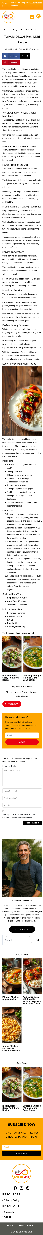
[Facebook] (2, 3)
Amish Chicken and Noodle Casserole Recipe (11, 1048)
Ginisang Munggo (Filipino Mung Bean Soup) (32, 677)
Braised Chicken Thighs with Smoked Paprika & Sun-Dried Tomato (32, 1000)
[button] (32, 17)
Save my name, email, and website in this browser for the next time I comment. (19, 815)
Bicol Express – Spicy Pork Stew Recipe (10, 677)
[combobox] (18, 940)
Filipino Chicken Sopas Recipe (10, 998)
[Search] (38, 940)
